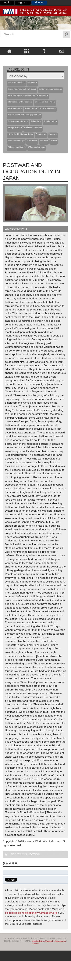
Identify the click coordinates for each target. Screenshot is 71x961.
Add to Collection (25, 854)
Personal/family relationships (21, 95)
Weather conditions (33, 128)
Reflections (36, 121)
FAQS (44, 50)
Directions (35, 943)
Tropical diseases (47, 108)
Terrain (53, 141)
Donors (39, 2)
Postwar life (42, 95)
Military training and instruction (22, 89)
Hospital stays (50, 121)
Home (9, 50)
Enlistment (32, 82)
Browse (27, 50)
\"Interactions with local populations (24, 115)
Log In (7, 2)
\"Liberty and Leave (17, 147)
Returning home (15, 108)
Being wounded (15, 128)
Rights (9, 57)
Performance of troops (18, 121)
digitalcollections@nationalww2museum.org (31, 912)
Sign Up (22, 2)
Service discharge (16, 141)
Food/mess (41, 134)
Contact (62, 50)
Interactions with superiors (20, 102)
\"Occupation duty (36, 147)
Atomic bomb (31, 108)
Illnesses (52, 134)
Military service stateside (50, 89)
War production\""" (16, 82)
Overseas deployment (45, 102)
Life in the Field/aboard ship (20, 134)
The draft (44, 141)
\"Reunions (32, 141)
